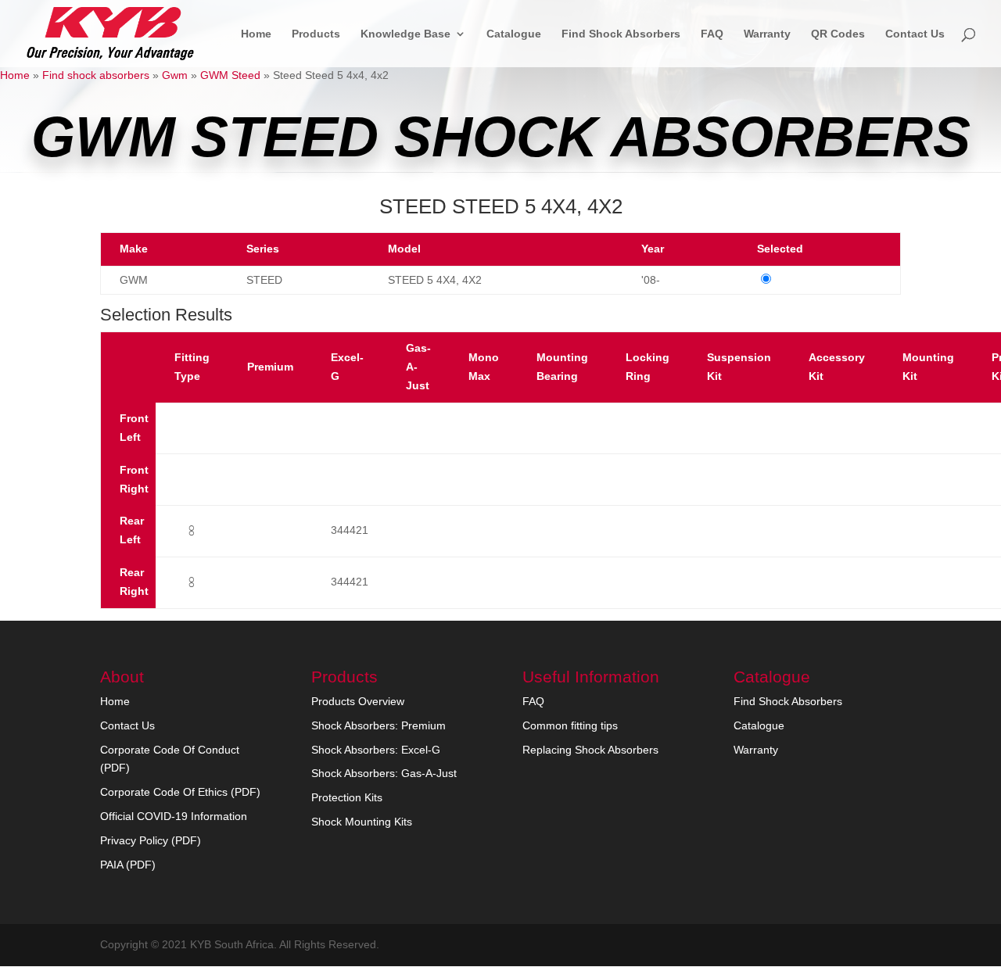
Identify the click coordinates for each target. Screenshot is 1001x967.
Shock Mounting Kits (361, 821)
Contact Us (915, 34)
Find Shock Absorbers (620, 34)
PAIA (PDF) (128, 864)
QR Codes (838, 34)
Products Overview (357, 701)
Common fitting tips (570, 725)
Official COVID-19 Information (173, 816)
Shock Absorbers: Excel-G (375, 749)
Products (316, 34)
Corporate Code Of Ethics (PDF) (180, 792)
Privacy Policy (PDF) (150, 840)
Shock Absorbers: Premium (378, 725)
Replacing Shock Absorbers (590, 749)
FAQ (712, 34)
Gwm (175, 75)
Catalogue (513, 34)
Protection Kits (346, 797)
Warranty (767, 34)
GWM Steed (230, 75)
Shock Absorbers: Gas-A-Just (384, 773)
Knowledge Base (405, 34)
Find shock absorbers (95, 75)
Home (256, 34)
